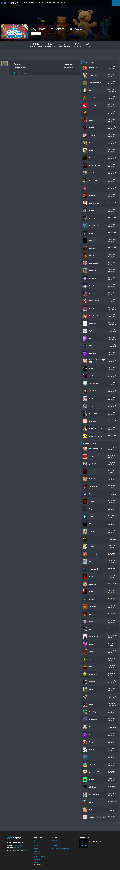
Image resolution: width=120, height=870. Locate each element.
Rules (36, 846)
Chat (65, 3)
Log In (116, 3)
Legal (36, 854)
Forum (59, 34)
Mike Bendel (18, 845)
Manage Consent (39, 856)
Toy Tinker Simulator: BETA (51, 29)
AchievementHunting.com (60, 848)
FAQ (35, 840)
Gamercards (40, 3)
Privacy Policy (39, 859)
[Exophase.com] (10, 3)
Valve (25, 850)
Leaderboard (50, 3)
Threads (55, 840)
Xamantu (17, 848)
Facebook (55, 846)
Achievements (35, 34)
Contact (37, 851)
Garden (17, 64)
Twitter (55, 843)
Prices (54, 34)
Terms (36, 862)
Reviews (59, 3)
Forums (31, 3)
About (36, 848)
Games (25, 3)
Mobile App (37, 843)
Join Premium (38, 865)
